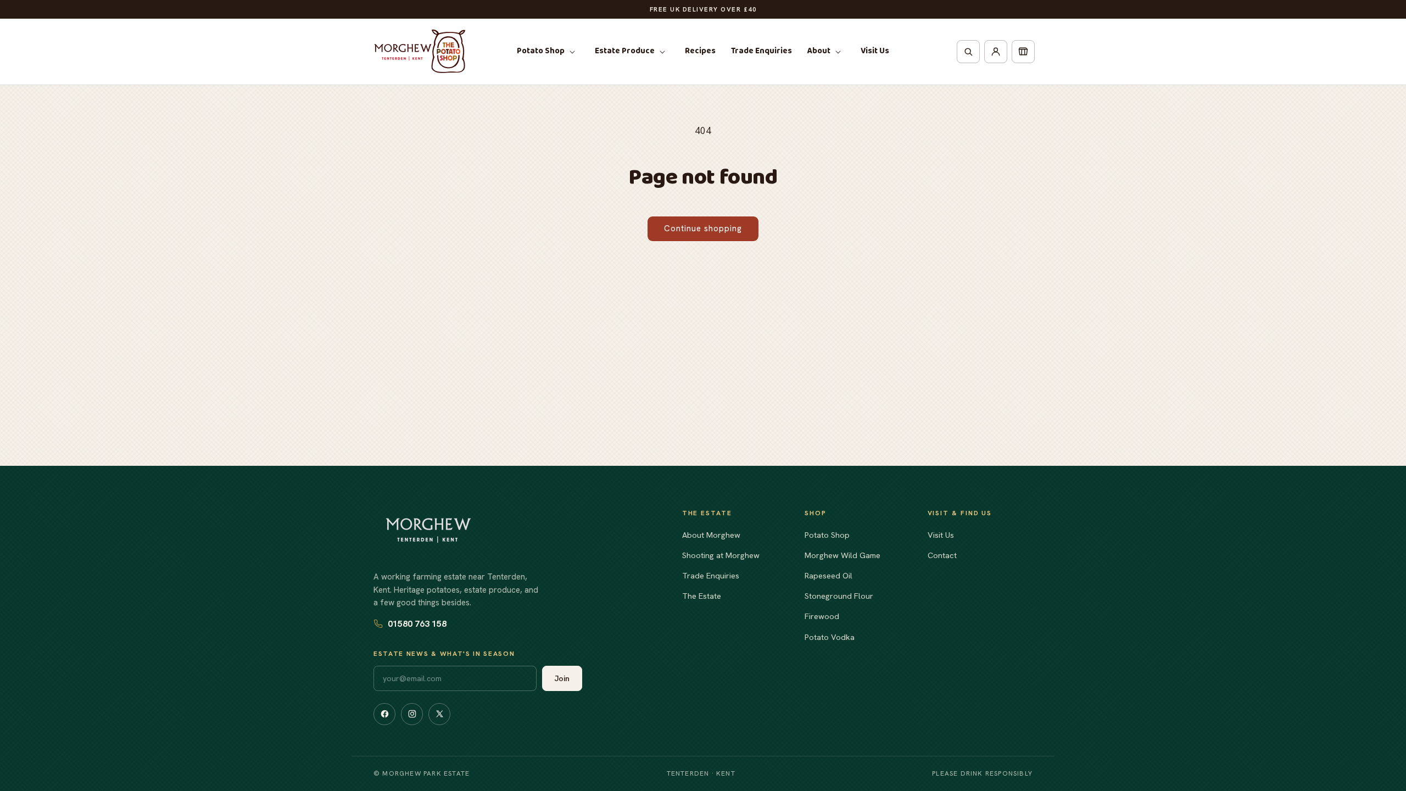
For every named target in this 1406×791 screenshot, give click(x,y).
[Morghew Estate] (428, 530)
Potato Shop (827, 535)
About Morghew (711, 535)
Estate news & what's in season (444, 653)
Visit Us (941, 535)
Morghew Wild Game (842, 555)
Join (562, 678)
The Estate (701, 596)
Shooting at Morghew (721, 555)
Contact (942, 555)
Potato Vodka (830, 637)
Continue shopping (703, 228)
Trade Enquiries (710, 575)
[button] (548, 51)
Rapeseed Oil (828, 575)
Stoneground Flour (839, 596)
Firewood (822, 616)
